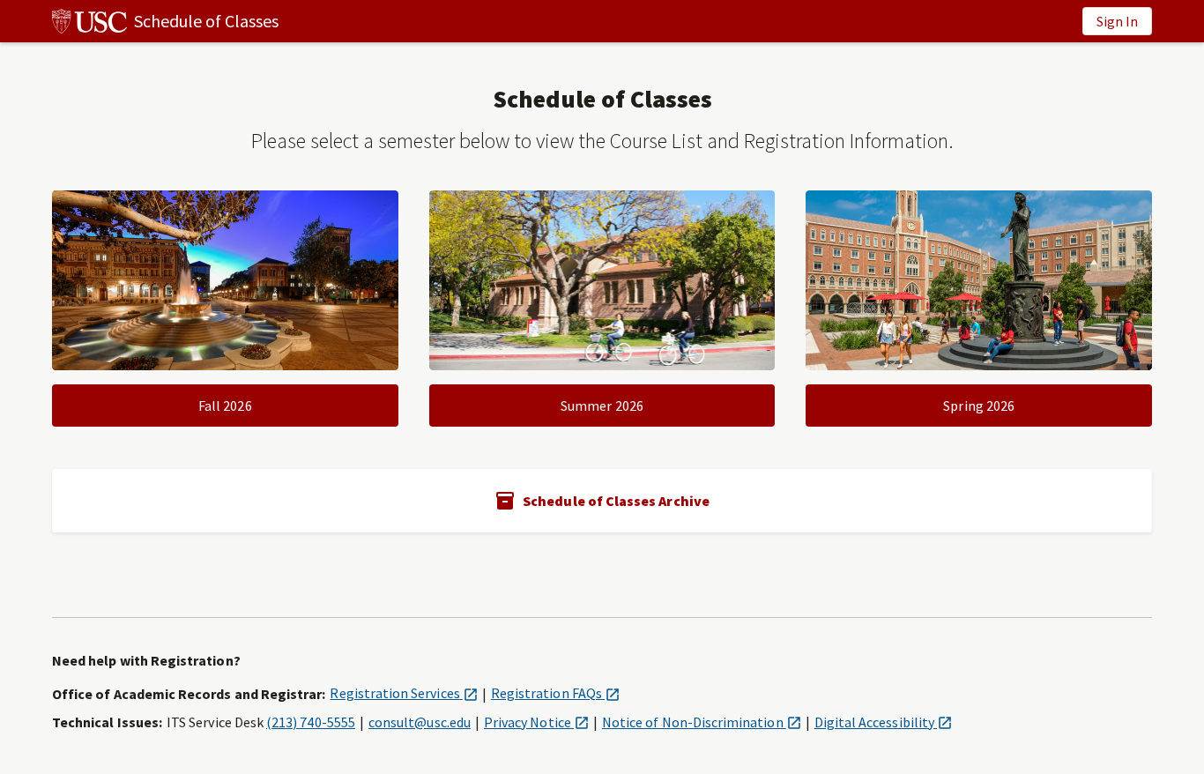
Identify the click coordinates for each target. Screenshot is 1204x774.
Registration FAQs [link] (555, 693)
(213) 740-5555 (310, 722)
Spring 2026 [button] (978, 405)
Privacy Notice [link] (536, 722)
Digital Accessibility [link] (883, 722)
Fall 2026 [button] (225, 405)
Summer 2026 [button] (602, 405)
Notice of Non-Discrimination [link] (701, 722)
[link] (165, 21)
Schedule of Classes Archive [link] (616, 501)
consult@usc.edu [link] (419, 722)
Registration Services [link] (403, 693)
